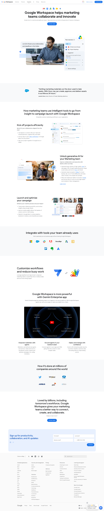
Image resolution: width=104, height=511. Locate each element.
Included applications (22, 462)
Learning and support (79, 462)
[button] (100, 508)
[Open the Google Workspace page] (7, 2)
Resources (43, 1)
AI (33, 1)
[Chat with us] (100, 508)
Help (50, 505)
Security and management (37, 462)
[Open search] (83, 2)
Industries (29, 1)
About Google (36, 505)
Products (23, 1)
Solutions (17, 1)
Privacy (26, 505)
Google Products (44, 505)
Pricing (37, 1)
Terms (30, 505)
